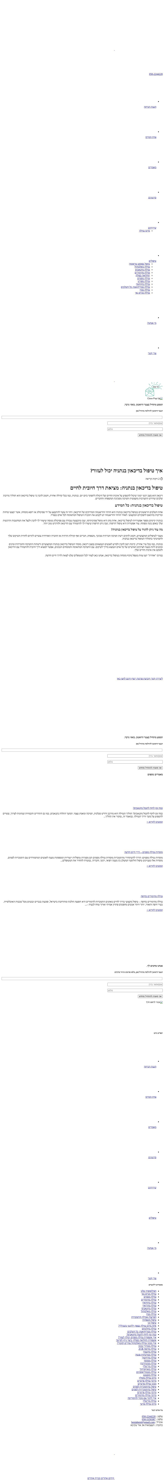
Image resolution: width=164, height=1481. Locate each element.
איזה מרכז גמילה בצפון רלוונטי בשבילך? (137, 1325)
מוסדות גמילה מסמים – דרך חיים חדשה (143, 852)
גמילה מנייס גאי (142, 292)
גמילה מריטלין (149, 1366)
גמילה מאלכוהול (142, 266)
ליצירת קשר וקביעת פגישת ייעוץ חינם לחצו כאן (140, 678)
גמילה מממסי (150, 1360)
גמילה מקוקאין (143, 284)
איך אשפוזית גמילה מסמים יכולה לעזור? (137, 1337)
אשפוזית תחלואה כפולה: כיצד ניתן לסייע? (136, 1340)
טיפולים (152, 261)
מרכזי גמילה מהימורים (145, 1395)
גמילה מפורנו (144, 281)
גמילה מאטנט (149, 1375)
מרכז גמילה (144, 230)
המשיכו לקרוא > (155, 822)
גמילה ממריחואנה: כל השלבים (135, 287)
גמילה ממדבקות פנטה (145, 1354)
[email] (90, 49)
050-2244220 (156, 74)
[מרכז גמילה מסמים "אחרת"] (139, 24)
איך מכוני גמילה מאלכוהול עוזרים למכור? (136, 1343)
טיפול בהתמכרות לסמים (144, 1386)
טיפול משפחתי (149, 1320)
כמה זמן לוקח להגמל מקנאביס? (148, 808)
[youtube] (138, 49)
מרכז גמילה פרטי (148, 1404)
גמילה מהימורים (142, 272)
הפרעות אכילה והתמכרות (143, 1317)
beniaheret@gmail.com (143, 1422)
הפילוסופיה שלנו (148, 1291)
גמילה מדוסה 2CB (147, 1349)
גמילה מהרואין (149, 1305)
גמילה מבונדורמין (148, 1363)
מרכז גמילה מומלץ (147, 1377)
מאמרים (152, 167)
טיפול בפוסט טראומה (139, 263)
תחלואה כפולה (143, 275)
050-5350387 (149, 1419)
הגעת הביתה (150, 106)
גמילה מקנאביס (142, 269)
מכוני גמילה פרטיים (147, 1383)
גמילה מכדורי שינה (147, 1346)
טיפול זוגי (152, 1322)
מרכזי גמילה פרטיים (146, 1380)
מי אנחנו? (151, 323)
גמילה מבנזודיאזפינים (146, 1372)
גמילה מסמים (143, 278)
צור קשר (152, 353)
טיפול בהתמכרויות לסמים (144, 1389)
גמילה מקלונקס (149, 1328)
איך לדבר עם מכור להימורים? (142, 1398)
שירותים (152, 227)
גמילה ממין (145, 290)
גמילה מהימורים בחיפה (152, 896)
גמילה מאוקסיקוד (148, 1369)
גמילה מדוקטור (149, 1357)
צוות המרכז (150, 137)
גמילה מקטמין (149, 1351)
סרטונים (152, 197)
